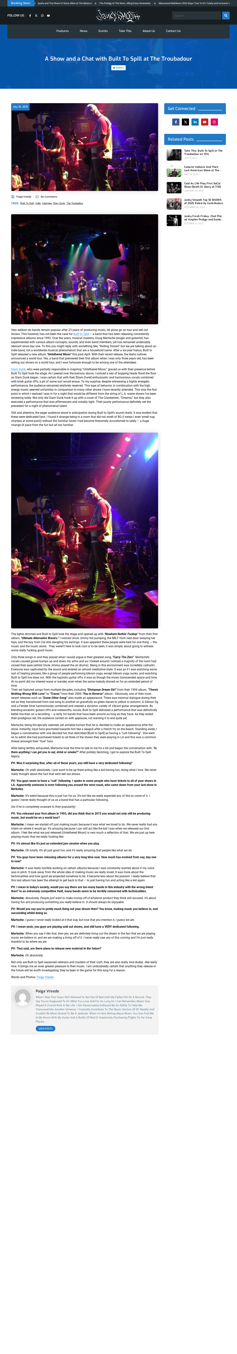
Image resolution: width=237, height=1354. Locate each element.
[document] (118, 677)
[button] (146, 639)
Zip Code (96, 655)
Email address (99, 684)
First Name (97, 670)
